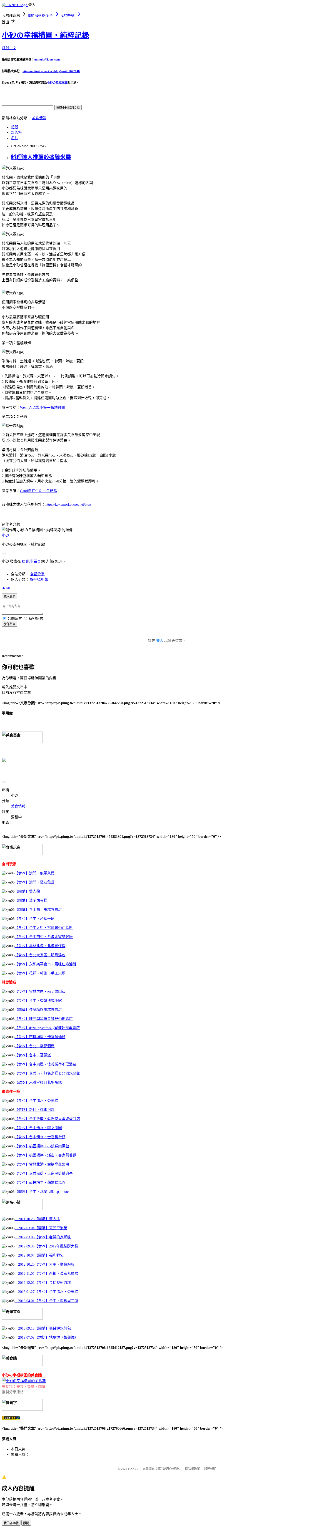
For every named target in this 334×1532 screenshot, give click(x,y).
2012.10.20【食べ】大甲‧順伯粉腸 (45, 1264)
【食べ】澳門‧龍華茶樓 (35, 873)
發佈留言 (9, 624)
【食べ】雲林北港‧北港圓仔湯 (40, 946)
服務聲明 (210, 1468)
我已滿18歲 (11, 1523)
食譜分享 (37, 574)
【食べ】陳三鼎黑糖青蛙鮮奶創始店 (44, 1019)
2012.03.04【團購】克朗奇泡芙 (41, 1228)
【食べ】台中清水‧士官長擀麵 (40, 1137)
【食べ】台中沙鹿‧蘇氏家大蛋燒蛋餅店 (47, 1119)
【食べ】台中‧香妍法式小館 (38, 1000)
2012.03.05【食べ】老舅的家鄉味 (43, 1237)
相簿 (14, 127)
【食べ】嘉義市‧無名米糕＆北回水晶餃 (47, 1073)
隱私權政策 (192, 1468)
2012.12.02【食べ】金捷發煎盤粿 (43, 1283)
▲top (6, 587)
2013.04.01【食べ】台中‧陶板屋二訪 (46, 1301)
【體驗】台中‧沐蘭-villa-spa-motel (42, 1192)
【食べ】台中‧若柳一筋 (35, 919)
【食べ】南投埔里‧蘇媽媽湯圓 (40, 1182)
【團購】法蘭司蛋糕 (31, 900)
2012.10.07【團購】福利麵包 (39, 1255)
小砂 (5, 535)
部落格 (16, 132)
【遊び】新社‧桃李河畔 (35, 1110)
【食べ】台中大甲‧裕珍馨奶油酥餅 (44, 928)
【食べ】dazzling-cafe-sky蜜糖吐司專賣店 (47, 1028)
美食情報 (39, 118)
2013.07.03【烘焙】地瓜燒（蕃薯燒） (46, 1337)
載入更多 (9, 596)
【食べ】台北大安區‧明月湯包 (40, 955)
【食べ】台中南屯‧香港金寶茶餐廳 (44, 937)
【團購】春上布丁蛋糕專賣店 (38, 909)
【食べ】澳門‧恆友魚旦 (35, 882)
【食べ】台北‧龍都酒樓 (35, 1046)
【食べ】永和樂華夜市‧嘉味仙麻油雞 (45, 964)
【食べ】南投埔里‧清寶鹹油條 (40, 1037)
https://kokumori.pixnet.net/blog (68, 504)
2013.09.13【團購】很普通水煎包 (43, 1328)
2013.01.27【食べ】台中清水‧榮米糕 (46, 1292)
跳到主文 (9, 48)
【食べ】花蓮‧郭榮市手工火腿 (40, 973)
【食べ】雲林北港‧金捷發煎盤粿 (42, 1164)
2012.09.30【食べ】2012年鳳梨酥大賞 (46, 1246)
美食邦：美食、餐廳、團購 (23, 1386)
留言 (37, 561)
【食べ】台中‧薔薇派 (33, 1055)
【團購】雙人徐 (27, 891)
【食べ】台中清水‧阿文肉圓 (38, 1128)
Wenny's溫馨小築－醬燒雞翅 (42, 407)
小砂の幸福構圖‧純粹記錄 (45, 35)
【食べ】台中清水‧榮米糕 (36, 1101)
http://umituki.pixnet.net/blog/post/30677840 (51, 71)
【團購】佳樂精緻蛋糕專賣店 (38, 1010)
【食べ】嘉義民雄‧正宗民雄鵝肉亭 (44, 1173)
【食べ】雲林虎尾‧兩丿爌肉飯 (40, 991)
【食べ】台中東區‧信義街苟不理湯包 (45, 1064)
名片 (14, 138)
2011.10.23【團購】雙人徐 (37, 1219)
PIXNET (133, 1468)
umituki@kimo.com (47, 59)
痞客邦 (27, 561)
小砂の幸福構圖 (57, 82)
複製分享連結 (13, 1392)
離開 (26, 1523)
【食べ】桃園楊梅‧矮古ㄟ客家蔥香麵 (45, 1155)
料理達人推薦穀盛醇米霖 (41, 157)
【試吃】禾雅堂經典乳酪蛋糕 (38, 1082)
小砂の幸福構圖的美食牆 (22, 1375)
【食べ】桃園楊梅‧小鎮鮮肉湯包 (42, 1146)
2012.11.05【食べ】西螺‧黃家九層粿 (46, 1273)
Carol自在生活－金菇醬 (38, 491)
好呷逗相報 (39, 579)
